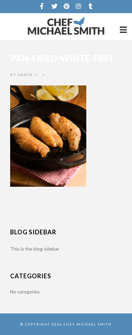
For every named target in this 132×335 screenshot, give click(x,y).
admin (25, 75)
